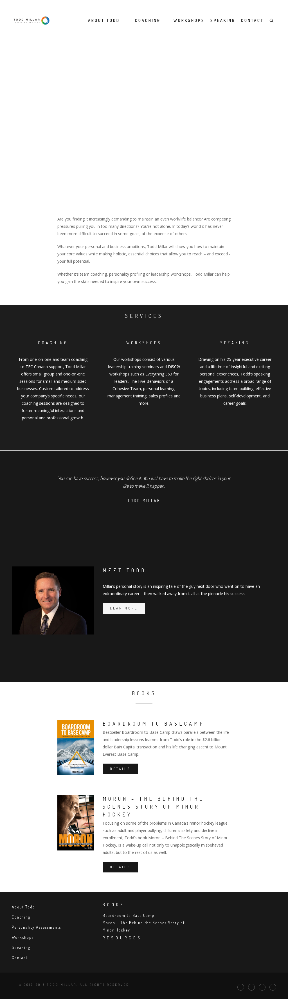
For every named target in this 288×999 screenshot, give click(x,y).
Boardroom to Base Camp (128, 915)
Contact (252, 20)
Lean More (124, 608)
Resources (122, 937)
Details (120, 769)
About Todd (104, 20)
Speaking (222, 20)
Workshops (189, 20)
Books (114, 904)
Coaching (148, 20)
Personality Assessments (36, 927)
